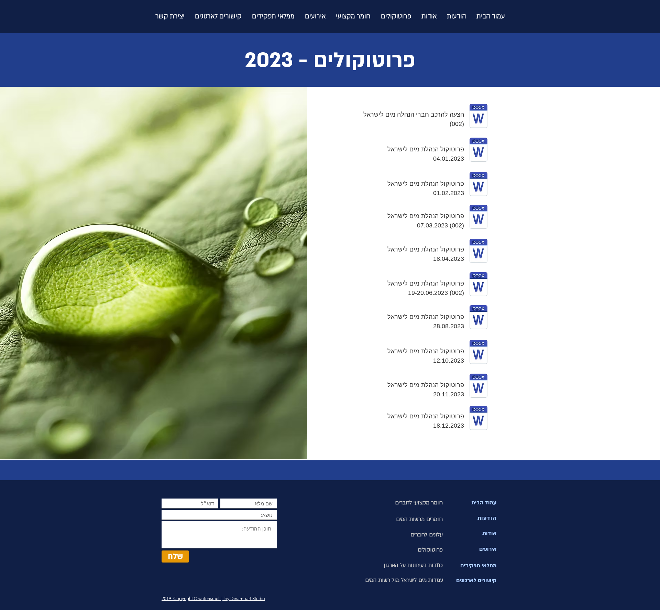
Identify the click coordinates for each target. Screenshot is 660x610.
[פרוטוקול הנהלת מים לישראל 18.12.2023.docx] (478, 419)
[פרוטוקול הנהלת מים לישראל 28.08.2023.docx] (478, 318)
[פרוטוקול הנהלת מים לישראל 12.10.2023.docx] (478, 352)
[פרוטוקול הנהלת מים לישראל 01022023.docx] (478, 185)
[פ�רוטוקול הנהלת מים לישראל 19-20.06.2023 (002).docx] (478, 285)
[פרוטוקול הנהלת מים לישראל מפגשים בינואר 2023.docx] (478, 150)
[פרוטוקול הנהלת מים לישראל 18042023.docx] (478, 251)
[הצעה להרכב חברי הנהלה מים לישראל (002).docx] (478, 116)
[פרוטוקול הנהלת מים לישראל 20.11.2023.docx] (478, 386)
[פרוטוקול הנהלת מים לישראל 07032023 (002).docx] (478, 217)
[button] (396, 16)
